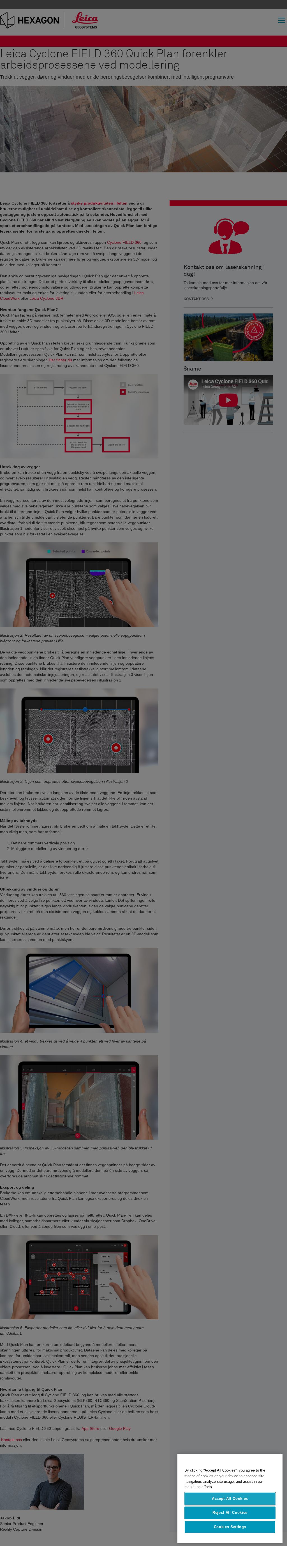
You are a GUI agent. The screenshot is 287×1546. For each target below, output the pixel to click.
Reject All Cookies (229, 1512)
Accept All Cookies (230, 1498)
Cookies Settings (230, 1527)
